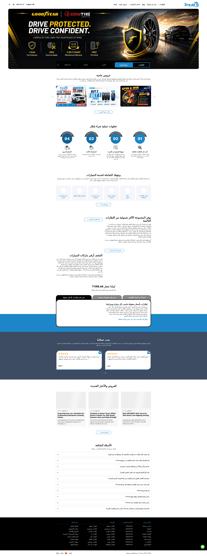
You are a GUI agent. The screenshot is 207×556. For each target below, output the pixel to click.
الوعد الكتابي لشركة (72, 536)
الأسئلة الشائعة (74, 526)
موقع (143, 4)
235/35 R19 (129, 529)
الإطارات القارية (110, 531)
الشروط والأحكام (73, 531)
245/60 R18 (129, 542)
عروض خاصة (123, 4)
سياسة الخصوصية (73, 529)
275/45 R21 (129, 526)
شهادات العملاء (147, 536)
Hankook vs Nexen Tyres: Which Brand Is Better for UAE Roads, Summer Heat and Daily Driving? (103, 415)
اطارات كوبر (93, 536)
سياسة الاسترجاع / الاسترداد (70, 534)
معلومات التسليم (73, 542)
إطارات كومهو (93, 526)
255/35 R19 (129, 534)
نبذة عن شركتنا (151, 4)
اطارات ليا (94, 534)
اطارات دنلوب (111, 542)
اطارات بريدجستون (109, 529)
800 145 (19, 4)
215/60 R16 (129, 539)
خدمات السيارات (135, 4)
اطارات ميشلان (110, 526)
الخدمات (149, 531)
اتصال (115, 4)
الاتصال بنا (148, 542)
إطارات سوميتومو (92, 529)
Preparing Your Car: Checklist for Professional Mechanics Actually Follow (71, 415)
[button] (196, 37)
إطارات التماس (93, 531)
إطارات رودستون (92, 542)
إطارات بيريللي (111, 534)
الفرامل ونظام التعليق (79, 196)
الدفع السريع (147, 544)
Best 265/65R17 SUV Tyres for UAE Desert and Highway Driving (136, 414)
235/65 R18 (129, 536)
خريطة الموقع (74, 544)
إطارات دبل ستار (92, 544)
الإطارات (162, 4)
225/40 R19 (129, 531)
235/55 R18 (129, 544)
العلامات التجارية (146, 534)
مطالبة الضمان (74, 539)
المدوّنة (149, 529)
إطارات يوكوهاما (110, 544)
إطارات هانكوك (93, 539)
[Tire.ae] (191, 4)
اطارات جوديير (111, 536)
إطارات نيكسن (111, 539)
